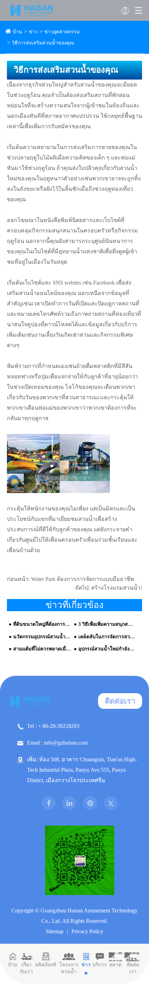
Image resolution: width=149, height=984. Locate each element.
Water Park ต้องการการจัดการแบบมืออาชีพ (82, 579)
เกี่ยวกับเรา (26, 968)
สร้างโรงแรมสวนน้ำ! (116, 588)
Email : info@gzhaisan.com (57, 743)
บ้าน (17, 31)
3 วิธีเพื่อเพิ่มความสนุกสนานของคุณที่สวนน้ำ (107, 624)
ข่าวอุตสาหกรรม (62, 31)
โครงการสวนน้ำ (69, 968)
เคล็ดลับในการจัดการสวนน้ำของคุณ (107, 636)
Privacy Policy (87, 931)
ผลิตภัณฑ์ (45, 964)
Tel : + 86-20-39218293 (53, 726)
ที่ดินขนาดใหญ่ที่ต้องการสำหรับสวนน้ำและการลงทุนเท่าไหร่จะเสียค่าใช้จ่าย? (42, 624)
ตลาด (115, 964)
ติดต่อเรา (120, 701)
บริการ (100, 964)
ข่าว (33, 31)
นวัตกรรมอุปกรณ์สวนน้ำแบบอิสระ (42, 636)
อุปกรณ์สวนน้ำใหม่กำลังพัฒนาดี (107, 648)
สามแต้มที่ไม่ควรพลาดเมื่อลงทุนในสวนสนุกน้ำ (42, 648)
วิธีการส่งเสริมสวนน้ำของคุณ (43, 43)
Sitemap (54, 931)
